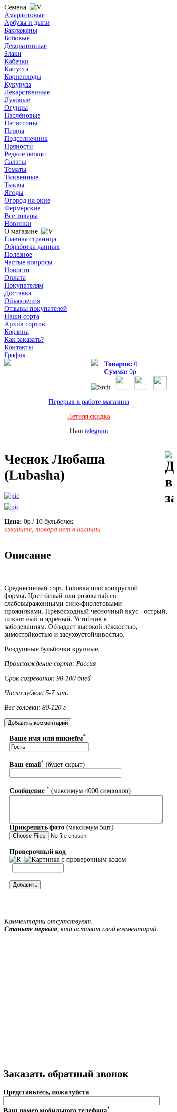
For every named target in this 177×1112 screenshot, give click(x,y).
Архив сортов (24, 324)
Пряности (18, 146)
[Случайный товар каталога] (160, 387)
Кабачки (16, 61)
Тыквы (14, 184)
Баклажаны (20, 30)
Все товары (21, 215)
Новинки (17, 223)
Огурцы (16, 107)
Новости (17, 269)
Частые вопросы (28, 262)
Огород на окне (27, 200)
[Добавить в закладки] (169, 478)
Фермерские (22, 208)
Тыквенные (21, 177)
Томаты (15, 169)
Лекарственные (27, 92)
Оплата (15, 277)
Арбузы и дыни (27, 22)
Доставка (17, 293)
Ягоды (14, 192)
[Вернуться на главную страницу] (7, 363)
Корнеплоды (22, 76)
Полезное (18, 254)
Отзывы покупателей (35, 308)
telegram (96, 430)
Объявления (22, 300)
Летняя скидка (88, 416)
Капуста (16, 69)
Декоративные (25, 45)
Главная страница (30, 239)
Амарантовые (24, 14)
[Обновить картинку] (15, 859)
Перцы (14, 130)
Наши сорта (21, 316)
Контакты (18, 347)
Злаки (12, 53)
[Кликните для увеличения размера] (11, 496)
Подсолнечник (26, 138)
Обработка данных (32, 246)
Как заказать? (24, 339)
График (15, 355)
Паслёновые (22, 115)
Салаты (15, 161)
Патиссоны (20, 123)
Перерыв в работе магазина (89, 401)
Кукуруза (17, 84)
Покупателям (23, 285)
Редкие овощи (25, 154)
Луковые (17, 99)
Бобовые (17, 38)
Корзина (16, 331)
